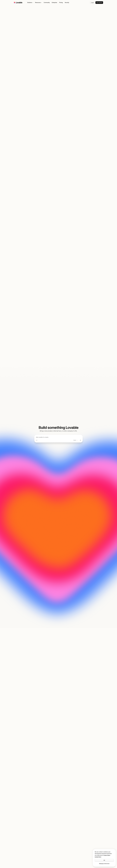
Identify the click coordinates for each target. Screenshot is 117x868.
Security (67, 2)
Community (47, 2)
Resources (38, 2)
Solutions (29, 2)
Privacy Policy (106, 855)
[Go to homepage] (18, 2)
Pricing (61, 2)
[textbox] (58, 437)
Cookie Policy (98, 857)
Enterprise (54, 2)
